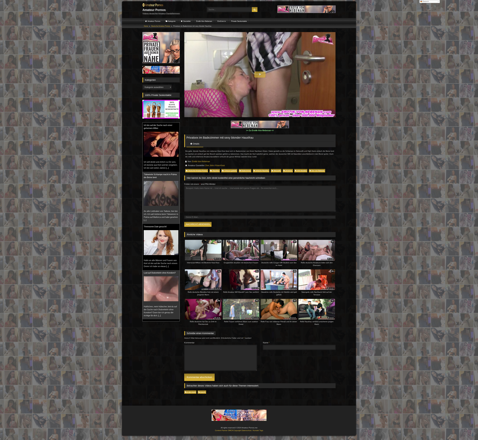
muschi (202, 392)
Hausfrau (216, 171)
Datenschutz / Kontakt (250, 430)
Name (266, 343)
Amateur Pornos (154, 21)
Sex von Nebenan (318, 171)
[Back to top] (470, 432)
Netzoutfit (277, 171)
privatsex (288, 171)
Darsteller (187, 21)
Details (196, 144)
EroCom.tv (221, 21)
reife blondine (302, 171)
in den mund (191, 392)
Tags (261, 430)
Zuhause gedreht (230, 171)
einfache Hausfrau (262, 171)
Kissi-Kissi (220, 165)
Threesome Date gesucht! (155, 177)
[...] (145, 171)
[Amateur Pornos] (152, 5)
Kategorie (172, 21)
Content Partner (221, 430)
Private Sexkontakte (239, 21)
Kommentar (189, 343)
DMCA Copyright (235, 430)
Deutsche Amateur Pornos (160, 26)
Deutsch (425, 1)
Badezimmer (246, 171)
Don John (209, 165)
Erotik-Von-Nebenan (204, 21)
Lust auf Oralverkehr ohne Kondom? (160, 224)
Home (146, 26)
